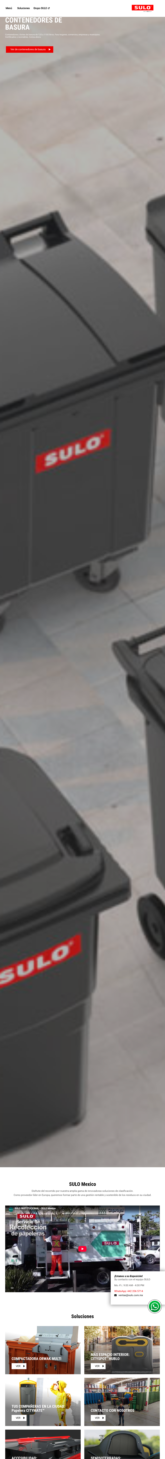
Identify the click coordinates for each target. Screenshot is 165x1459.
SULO (146, 8)
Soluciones (23, 8)
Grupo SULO (40, 8)
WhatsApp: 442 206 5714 (128, 1291)
